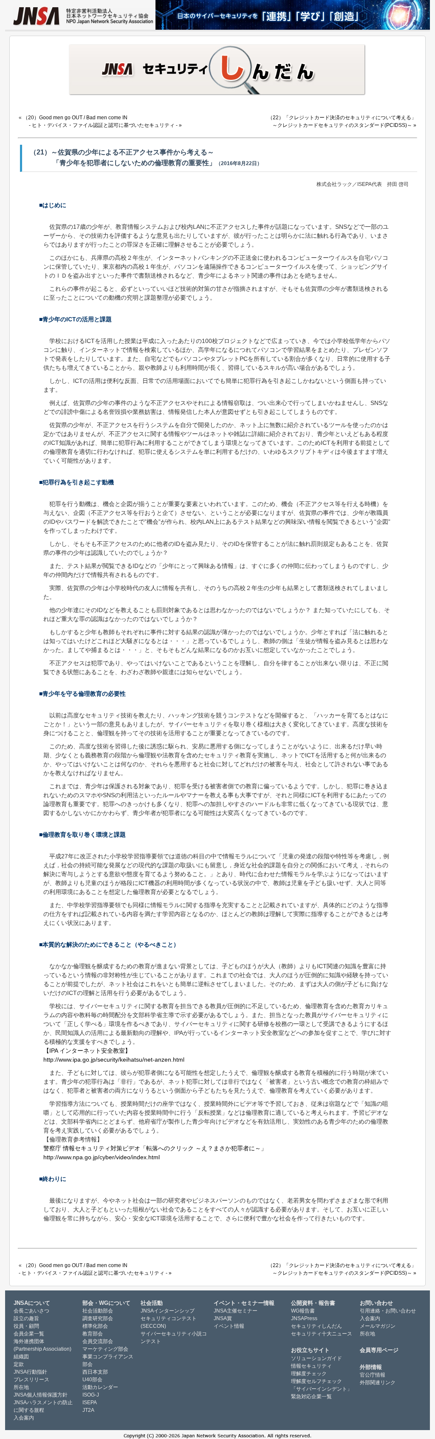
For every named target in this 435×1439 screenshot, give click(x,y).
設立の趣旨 (26, 1318)
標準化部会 (95, 1326)
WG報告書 (303, 1311)
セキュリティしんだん (316, 1326)
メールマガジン (377, 1326)
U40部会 (92, 1380)
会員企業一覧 (29, 1334)
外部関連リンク (377, 1383)
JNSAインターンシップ (168, 1311)
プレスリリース (31, 1380)
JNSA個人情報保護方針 (41, 1395)
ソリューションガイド (316, 1358)
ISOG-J (90, 1395)
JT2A (88, 1410)
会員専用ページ (379, 1350)
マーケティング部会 (105, 1349)
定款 (19, 1364)
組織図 (21, 1357)
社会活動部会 (97, 1311)
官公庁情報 (372, 1375)
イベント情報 (229, 1326)
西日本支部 (95, 1372)
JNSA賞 (223, 1318)
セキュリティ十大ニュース (321, 1334)
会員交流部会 (97, 1341)
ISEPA (89, 1402)
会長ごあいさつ (31, 1311)
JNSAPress (304, 1318)
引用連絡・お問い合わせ (388, 1311)
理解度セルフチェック (316, 1381)
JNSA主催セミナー (235, 1311)
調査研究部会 (97, 1318)
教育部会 (92, 1334)
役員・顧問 (26, 1326)
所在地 (21, 1387)
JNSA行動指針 (30, 1372)
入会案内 (24, 1418)
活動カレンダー (100, 1387)
